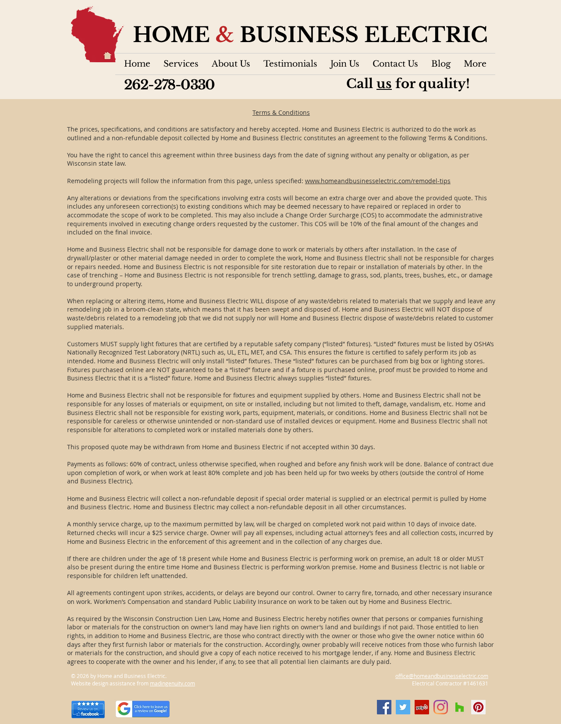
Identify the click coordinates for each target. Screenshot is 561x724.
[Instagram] (440, 707)
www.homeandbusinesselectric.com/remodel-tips (378, 181)
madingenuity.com (172, 683)
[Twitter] (403, 707)
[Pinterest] (478, 707)
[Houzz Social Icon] (459, 707)
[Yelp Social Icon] (422, 707)
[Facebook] (384, 707)
